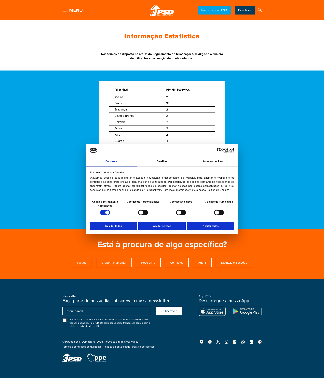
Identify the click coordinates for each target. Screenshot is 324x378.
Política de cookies (143, 346)
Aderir (202, 262)
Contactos (176, 262)
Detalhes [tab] (162, 161)
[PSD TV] (201, 343)
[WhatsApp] (243, 342)
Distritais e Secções (234, 262)
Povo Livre (148, 262)
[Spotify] (260, 342)
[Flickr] (234, 342)
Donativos (244, 10)
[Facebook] (210, 342)
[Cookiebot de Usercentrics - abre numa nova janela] (219, 150)
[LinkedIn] (251, 343)
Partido (82, 262)
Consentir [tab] (111, 161)
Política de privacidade (117, 346)
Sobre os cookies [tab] (212, 161)
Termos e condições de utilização (82, 346)
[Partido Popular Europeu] (96, 358)
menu (76, 10)
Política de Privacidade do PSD (84, 326)
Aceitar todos (211, 226)
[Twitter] (218, 342)
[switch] (143, 212)
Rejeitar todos (113, 226)
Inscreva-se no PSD (214, 10)
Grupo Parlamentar (113, 262)
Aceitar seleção (162, 226)
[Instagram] (226, 342)
